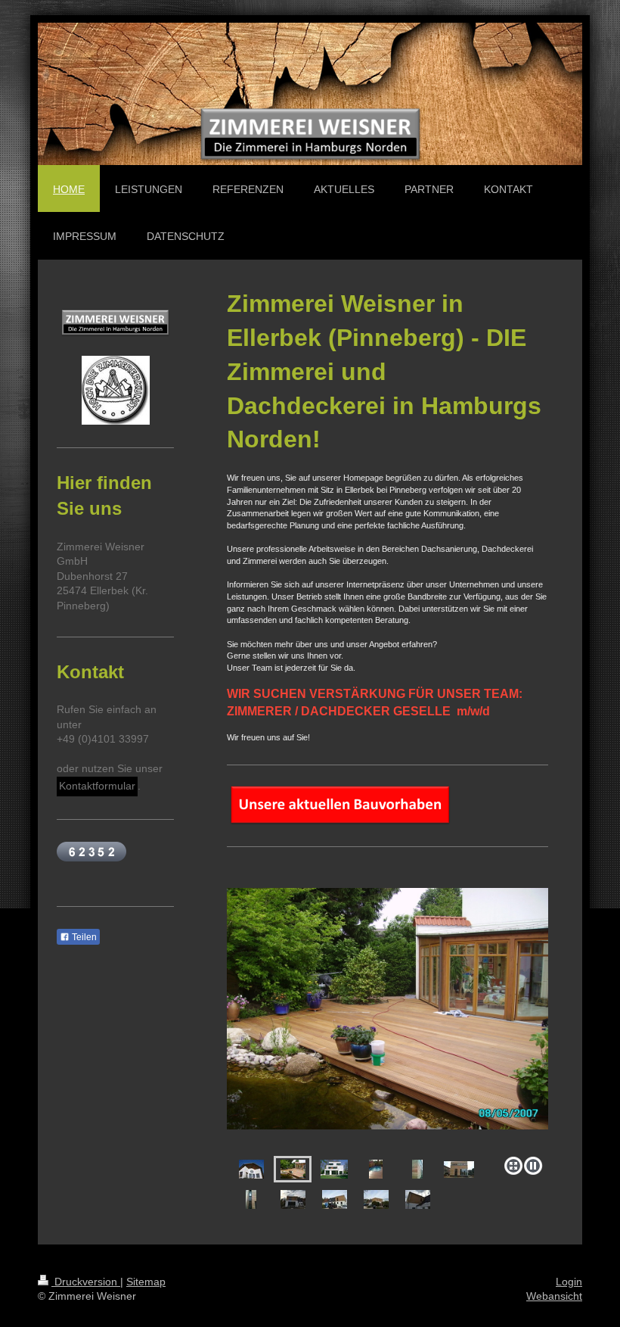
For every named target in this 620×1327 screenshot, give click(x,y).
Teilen (83, 937)
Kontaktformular (97, 786)
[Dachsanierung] (251, 1169)
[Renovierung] (334, 1169)
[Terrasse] (387, 1019)
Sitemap (146, 1282)
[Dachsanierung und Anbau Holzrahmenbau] (293, 1199)
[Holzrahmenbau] (417, 1169)
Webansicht (554, 1296)
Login (569, 1282)
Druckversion (85, 1282)
